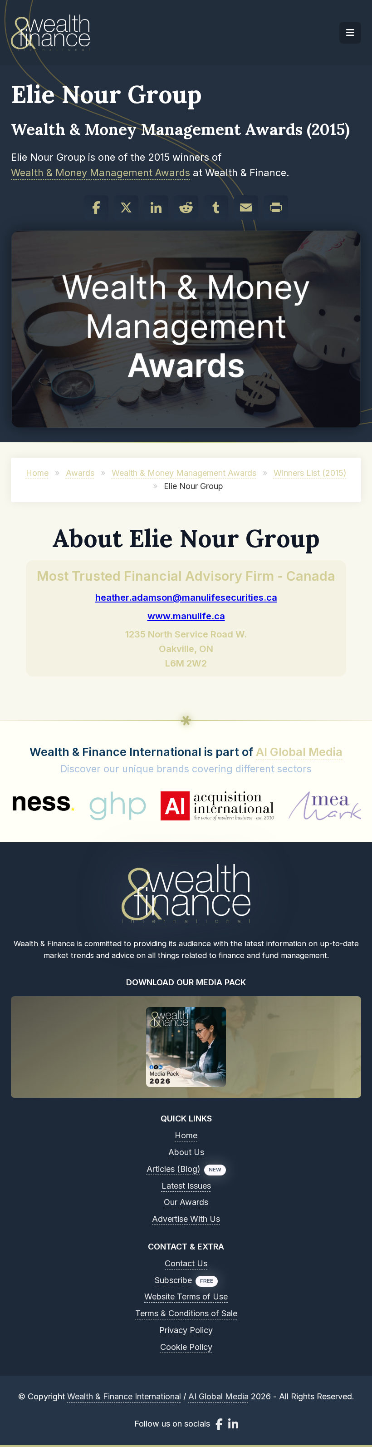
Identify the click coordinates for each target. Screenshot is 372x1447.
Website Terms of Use (186, 1296)
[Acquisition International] (180, 805)
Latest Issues (186, 1185)
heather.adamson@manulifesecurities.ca (186, 597)
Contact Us (186, 1263)
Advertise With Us (186, 1219)
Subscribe (173, 1280)
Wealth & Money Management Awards (100, 172)
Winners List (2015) (310, 473)
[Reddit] (186, 207)
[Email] (246, 207)
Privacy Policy (186, 1330)
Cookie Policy (186, 1347)
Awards (80, 473)
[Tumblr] (216, 207)
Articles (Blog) (174, 1169)
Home (37, 473)
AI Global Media (299, 752)
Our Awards (186, 1202)
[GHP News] (81, 805)
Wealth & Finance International (124, 1396)
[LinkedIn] (156, 207)
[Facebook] (96, 207)
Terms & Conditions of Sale (186, 1313)
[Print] (276, 207)
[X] (126, 207)
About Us (186, 1152)
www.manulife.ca (186, 616)
